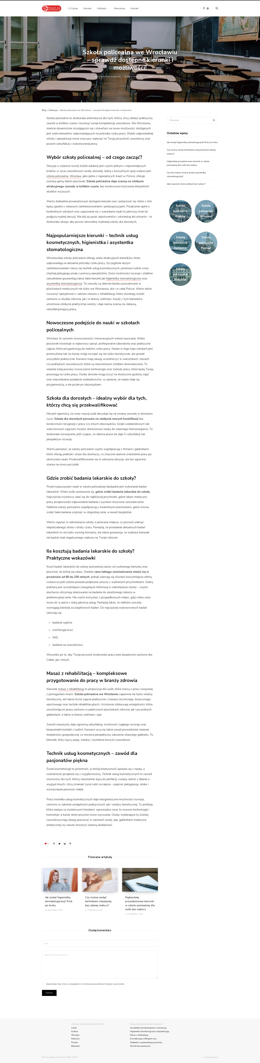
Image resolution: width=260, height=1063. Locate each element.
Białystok (75, 1046)
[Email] (27, 167)
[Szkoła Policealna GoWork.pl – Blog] (51, 8)
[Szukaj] (215, 8)
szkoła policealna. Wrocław (63, 176)
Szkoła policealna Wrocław (206, 211)
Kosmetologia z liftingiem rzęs (143, 1038)
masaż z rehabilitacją (71, 689)
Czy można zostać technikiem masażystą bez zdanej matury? (98, 901)
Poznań (74, 1042)
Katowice (75, 1038)
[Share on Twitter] (27, 135)
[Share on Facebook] (27, 127)
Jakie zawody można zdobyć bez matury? (186, 184)
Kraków (74, 1031)
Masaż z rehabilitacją (139, 1035)
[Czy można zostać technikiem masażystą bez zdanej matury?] (100, 880)
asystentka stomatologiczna (64, 284)
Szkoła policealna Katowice (180, 242)
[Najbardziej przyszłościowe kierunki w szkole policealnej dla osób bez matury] (140, 880)
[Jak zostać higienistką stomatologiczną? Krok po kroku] (60, 880)
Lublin (74, 1028)
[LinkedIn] (27, 151)
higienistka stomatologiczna (123, 278)
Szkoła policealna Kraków (180, 211)
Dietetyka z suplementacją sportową (146, 1042)
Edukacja (130, 42)
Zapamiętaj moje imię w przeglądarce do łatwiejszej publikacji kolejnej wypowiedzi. (85, 984)
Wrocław (75, 1035)
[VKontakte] (27, 159)
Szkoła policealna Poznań (206, 242)
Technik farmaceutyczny (140, 1046)
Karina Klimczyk (111, 77)
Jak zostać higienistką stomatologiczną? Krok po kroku (58, 901)
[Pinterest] (27, 143)
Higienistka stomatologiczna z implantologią (149, 1031)
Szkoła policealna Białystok (180, 274)
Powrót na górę (211, 1057)
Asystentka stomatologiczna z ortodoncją (148, 1028)
